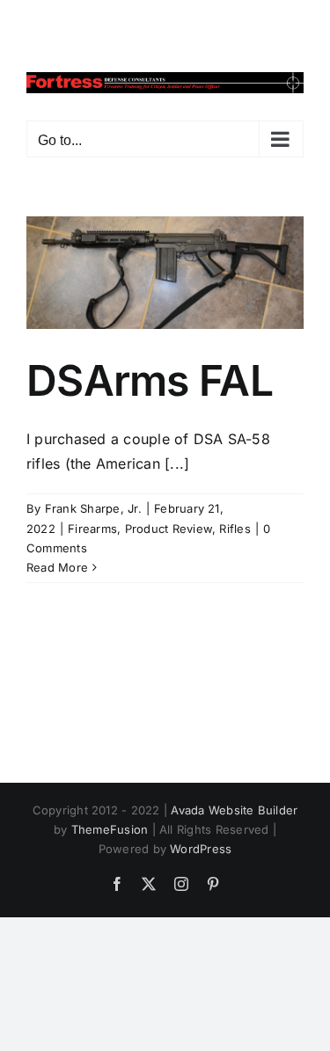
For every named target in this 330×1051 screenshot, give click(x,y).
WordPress (200, 849)
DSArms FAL (149, 380)
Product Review (168, 529)
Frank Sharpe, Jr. (93, 508)
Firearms (92, 529)
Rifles (234, 529)
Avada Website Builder (234, 810)
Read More (57, 567)
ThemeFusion (110, 829)
